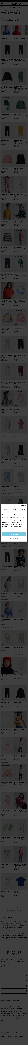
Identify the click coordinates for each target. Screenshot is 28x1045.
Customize (13, 538)
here (17, 524)
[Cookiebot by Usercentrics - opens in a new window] (20, 506)
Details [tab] (14, 509)
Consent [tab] (5, 509)
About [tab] (23, 509)
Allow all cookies (14, 534)
